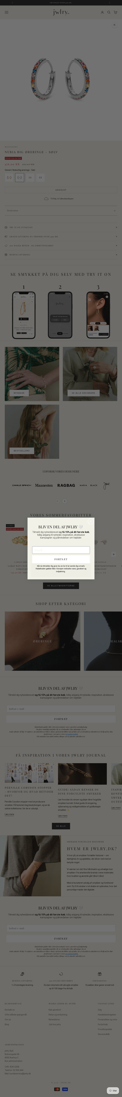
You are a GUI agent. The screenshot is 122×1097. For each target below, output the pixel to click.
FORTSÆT (61, 559)
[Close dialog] (90, 521)
